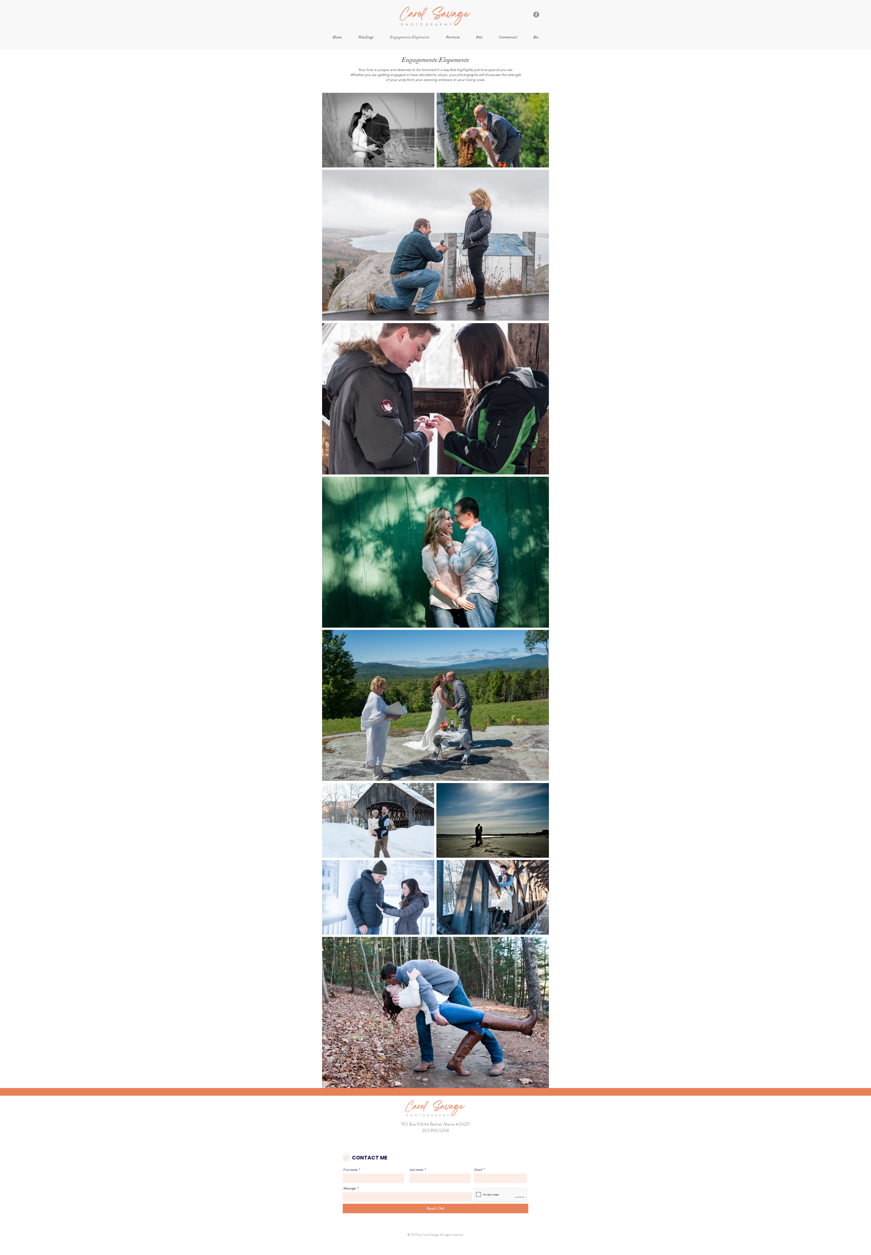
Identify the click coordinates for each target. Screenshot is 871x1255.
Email (478, 1169)
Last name (416, 1169)
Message (349, 1188)
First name (350, 1169)
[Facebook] (536, 14)
